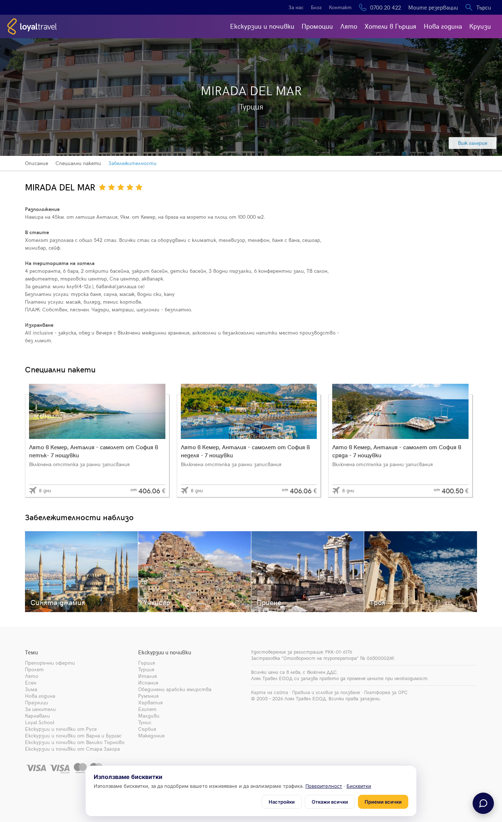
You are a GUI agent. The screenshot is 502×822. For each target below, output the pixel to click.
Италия (147, 675)
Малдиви (148, 715)
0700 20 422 (385, 7)
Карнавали (37, 715)
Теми (31, 652)
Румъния (148, 695)
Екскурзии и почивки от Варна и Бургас (73, 735)
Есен (30, 682)
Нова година (443, 26)
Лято (348, 26)
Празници (36, 702)
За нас (296, 7)
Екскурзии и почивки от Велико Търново (75, 742)
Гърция (146, 662)
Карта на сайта (269, 692)
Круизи (480, 26)
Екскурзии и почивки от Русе (61, 728)
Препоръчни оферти (50, 662)
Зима (31, 689)
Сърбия (147, 728)
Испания (148, 682)
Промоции (317, 26)
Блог (316, 7)
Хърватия (150, 702)
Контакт (340, 7)
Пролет (34, 669)
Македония (151, 735)
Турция (146, 669)
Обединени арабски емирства (174, 689)
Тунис (144, 722)
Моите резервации (433, 7)
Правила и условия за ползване (326, 692)
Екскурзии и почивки (262, 26)
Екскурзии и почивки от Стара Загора (72, 748)
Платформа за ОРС (386, 692)
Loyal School (39, 722)
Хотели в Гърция (390, 26)
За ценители (40, 708)
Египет (147, 708)
